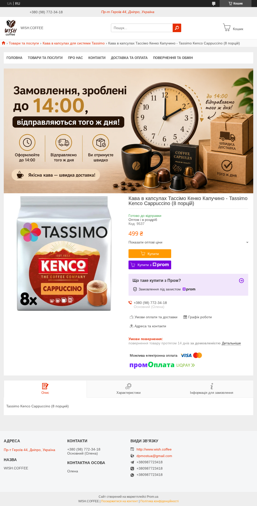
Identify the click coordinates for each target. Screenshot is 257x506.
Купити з (144, 265)
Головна (14, 58)
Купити (153, 254)
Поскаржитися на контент (119, 501)
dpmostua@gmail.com (154, 456)
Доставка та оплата (129, 58)
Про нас (75, 58)
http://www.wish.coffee (154, 449)
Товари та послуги (24, 43)
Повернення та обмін (173, 58)
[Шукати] (177, 28)
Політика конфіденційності (159, 501)
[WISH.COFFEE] (11, 28)
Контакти (96, 58)
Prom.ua (152, 496)
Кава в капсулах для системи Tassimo (74, 43)
